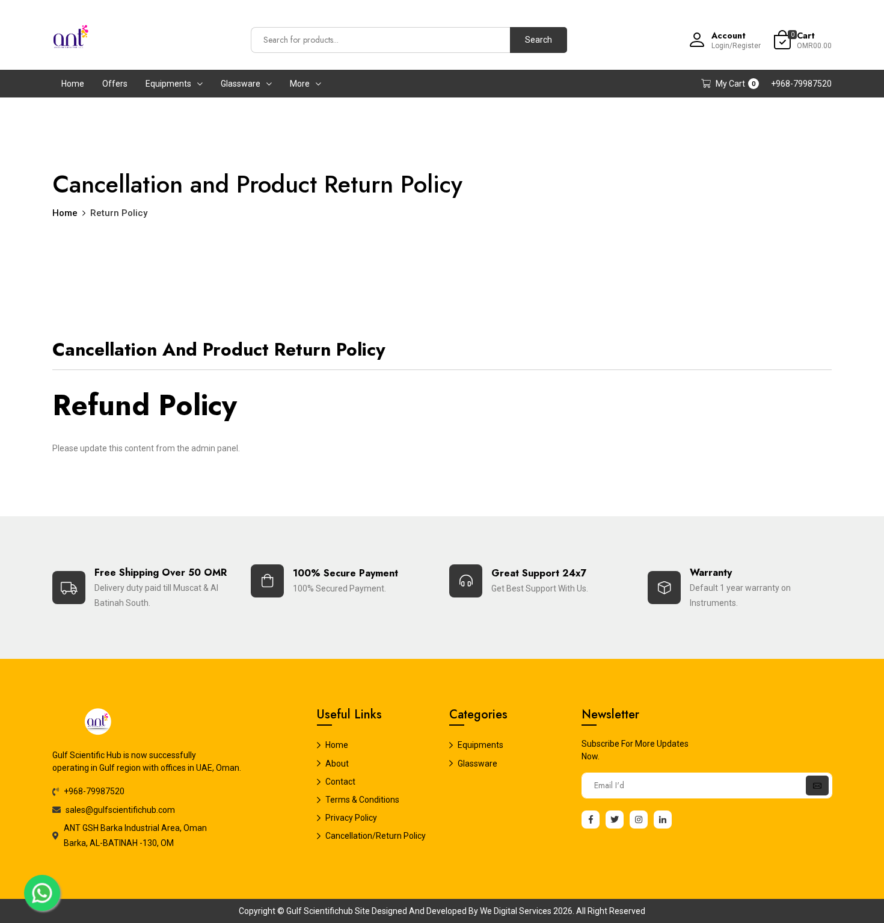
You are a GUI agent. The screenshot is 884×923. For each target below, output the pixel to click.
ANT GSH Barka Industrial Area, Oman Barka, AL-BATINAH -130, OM (135, 835)
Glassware (240, 83)
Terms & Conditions (362, 799)
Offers (114, 83)
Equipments (168, 83)
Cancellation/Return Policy (375, 836)
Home (72, 83)
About (337, 763)
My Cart (735, 83)
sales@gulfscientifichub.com (120, 810)
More (300, 83)
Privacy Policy (351, 818)
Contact (340, 781)
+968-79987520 (801, 83)
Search (538, 40)
